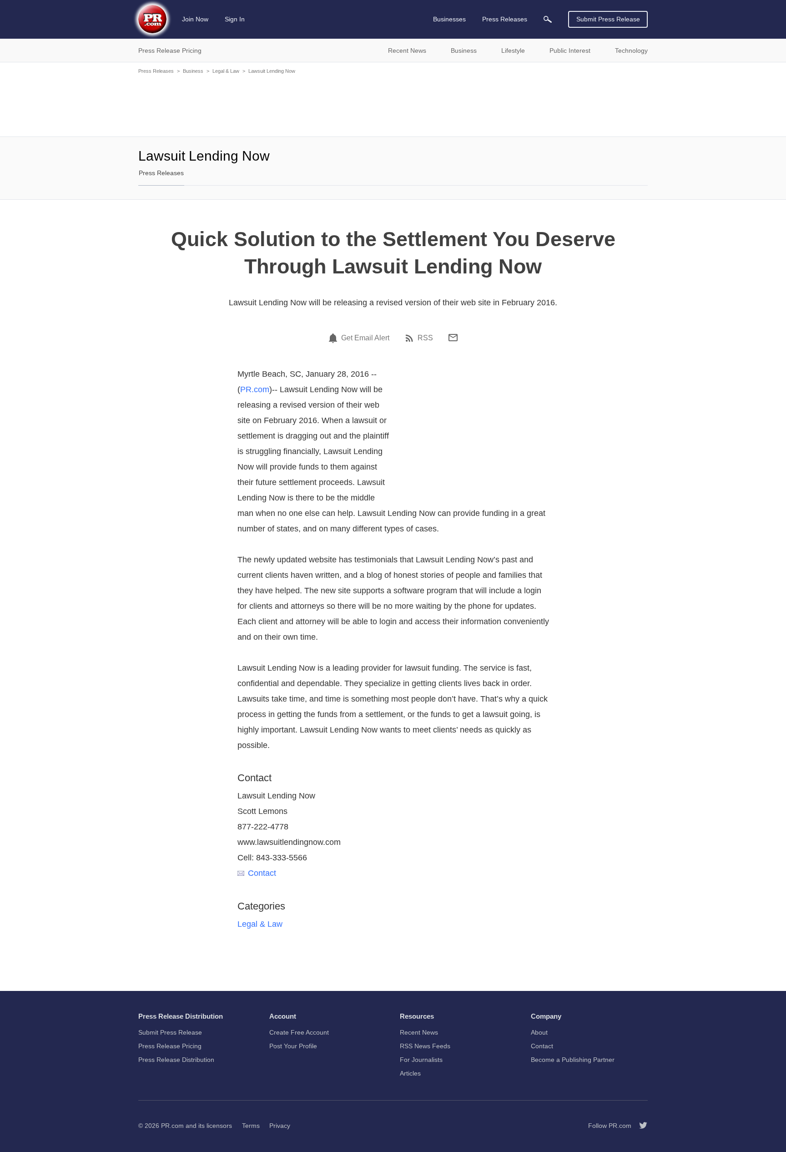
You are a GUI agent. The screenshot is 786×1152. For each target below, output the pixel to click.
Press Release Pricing (170, 1046)
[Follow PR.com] (639, 1126)
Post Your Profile (293, 1046)
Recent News (419, 1032)
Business (193, 71)
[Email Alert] (334, 338)
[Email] (453, 337)
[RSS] (411, 338)
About (539, 1032)
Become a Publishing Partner (573, 1059)
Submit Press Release (608, 19)
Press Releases (156, 71)
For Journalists (421, 1059)
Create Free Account (299, 1032)
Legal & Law (225, 71)
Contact (262, 873)
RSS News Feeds (425, 1046)
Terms (251, 1125)
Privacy (279, 1125)
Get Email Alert (365, 338)
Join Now (195, 19)
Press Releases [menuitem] (504, 19)
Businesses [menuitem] (449, 19)
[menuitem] (548, 19)
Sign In (235, 19)
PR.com (254, 389)
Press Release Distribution (176, 1059)
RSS (425, 338)
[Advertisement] (393, 104)
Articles (410, 1073)
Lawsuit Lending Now (271, 71)
